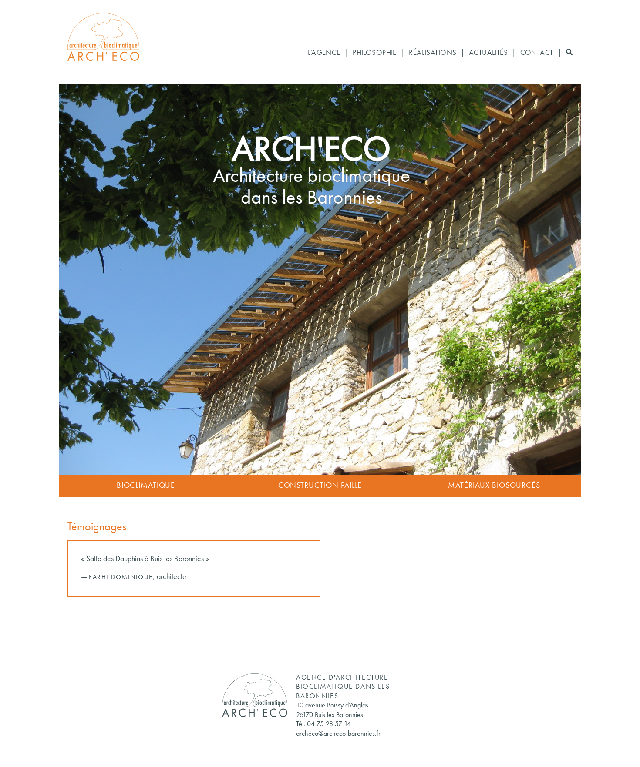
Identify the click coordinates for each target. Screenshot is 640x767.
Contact (536, 53)
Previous (42, 281)
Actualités (488, 53)
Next (597, 281)
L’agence (324, 53)
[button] (569, 53)
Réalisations (432, 53)
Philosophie (375, 53)
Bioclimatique (146, 485)
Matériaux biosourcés (494, 485)
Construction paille (320, 485)
